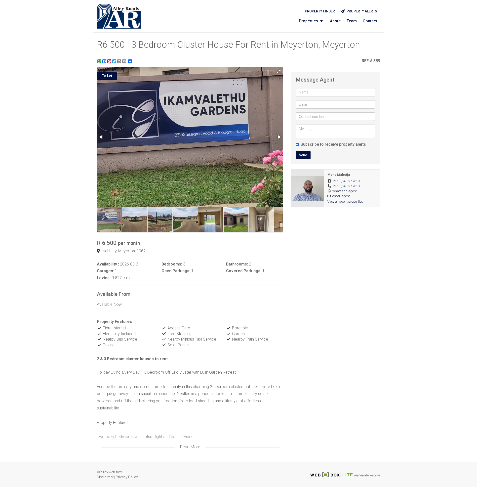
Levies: (104, 277)
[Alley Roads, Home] (119, 16)
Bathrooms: (237, 264)
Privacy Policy (127, 477)
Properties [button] (309, 21)
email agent (341, 196)
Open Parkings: (175, 270)
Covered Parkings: (243, 270)
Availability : (108, 264)
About (335, 21)
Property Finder (320, 11)
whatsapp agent (344, 191)
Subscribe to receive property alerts (333, 144)
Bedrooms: (171, 264)
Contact (370, 21)
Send (303, 155)
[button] (279, 71)
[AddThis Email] (125, 61)
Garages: (105, 270)
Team (352, 21)
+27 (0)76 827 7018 (345, 181)
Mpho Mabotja (338, 175)
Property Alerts (361, 11)
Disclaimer (105, 477)
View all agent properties (345, 201)
